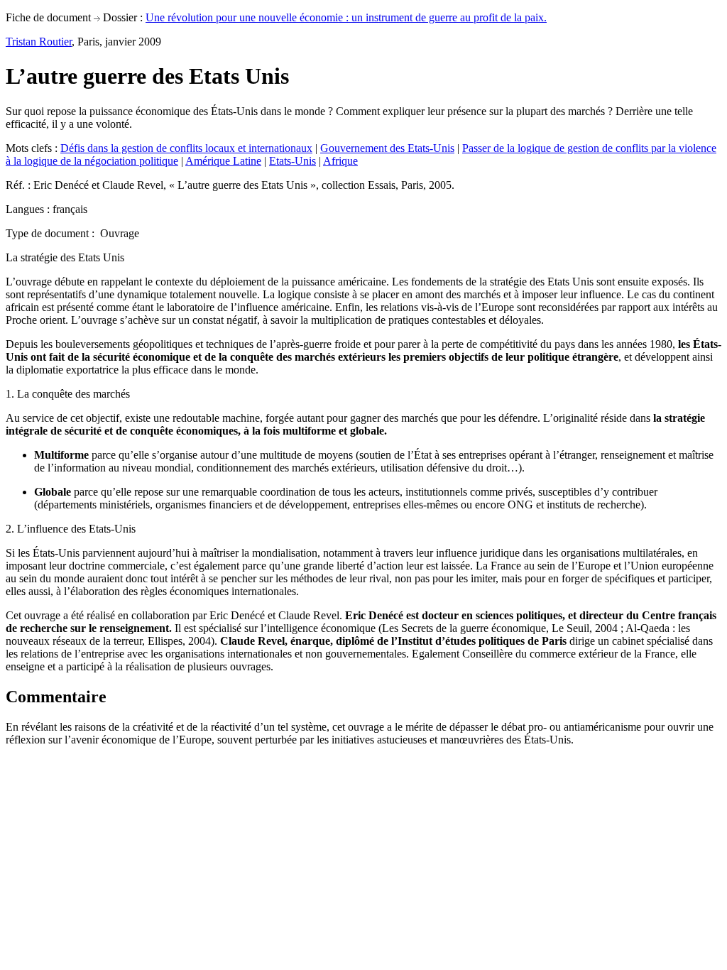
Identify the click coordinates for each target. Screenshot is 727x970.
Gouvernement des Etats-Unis (387, 148)
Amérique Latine (223, 161)
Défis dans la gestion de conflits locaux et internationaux (186, 148)
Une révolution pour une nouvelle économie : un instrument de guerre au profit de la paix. (346, 17)
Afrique (340, 161)
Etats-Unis (292, 161)
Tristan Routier (39, 42)
